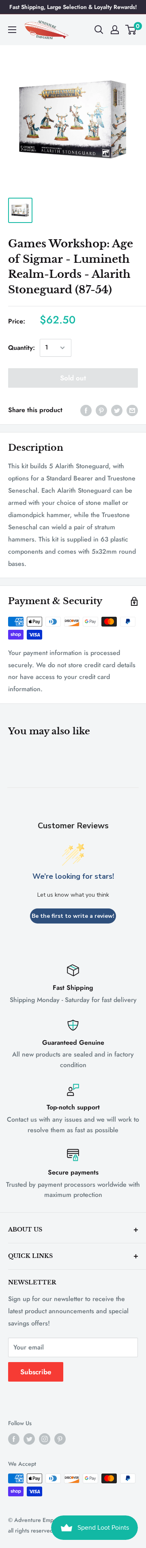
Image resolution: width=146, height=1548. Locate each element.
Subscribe (35, 1372)
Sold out (73, 378)
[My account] (115, 29)
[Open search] (98, 29)
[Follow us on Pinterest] (60, 1439)
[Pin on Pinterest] (101, 410)
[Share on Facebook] (86, 410)
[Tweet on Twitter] (116, 410)
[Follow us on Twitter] (29, 1439)
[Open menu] (12, 29)
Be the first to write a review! (73, 916)
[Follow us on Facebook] (13, 1439)
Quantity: (21, 347)
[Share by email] (132, 410)
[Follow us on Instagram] (44, 1439)
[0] (131, 30)
